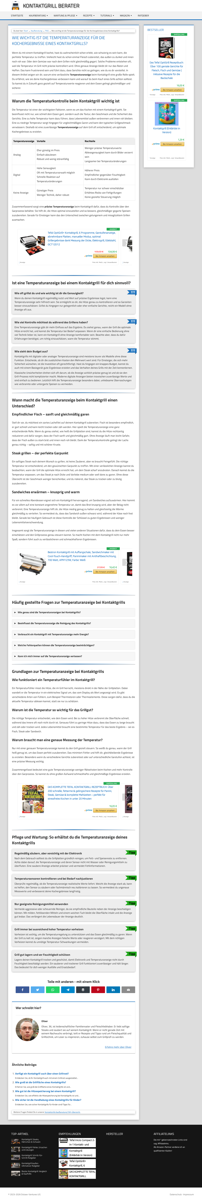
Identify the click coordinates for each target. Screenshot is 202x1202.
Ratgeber (143, 15)
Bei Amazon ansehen (105, 256)
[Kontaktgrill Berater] (14, 9)
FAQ (47, 30)
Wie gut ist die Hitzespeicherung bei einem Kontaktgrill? (45, 1091)
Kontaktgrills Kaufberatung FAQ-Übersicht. (62, 1112)
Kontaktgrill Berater (51, 5)
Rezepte (87, 15)
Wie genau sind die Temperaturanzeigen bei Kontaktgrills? (49, 612)
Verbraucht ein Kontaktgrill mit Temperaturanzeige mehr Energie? (53, 634)
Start (26, 30)
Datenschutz (176, 1194)
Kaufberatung (37, 15)
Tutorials (106, 15)
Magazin (125, 15)
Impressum (188, 1194)
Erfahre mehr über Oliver (118, 1047)
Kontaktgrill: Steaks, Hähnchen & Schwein (31, 1140)
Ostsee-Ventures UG (31, 1194)
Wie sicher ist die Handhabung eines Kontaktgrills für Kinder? (48, 1100)
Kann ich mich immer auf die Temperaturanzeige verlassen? (50, 656)
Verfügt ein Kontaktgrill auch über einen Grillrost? (42, 1074)
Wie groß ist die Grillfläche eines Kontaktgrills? (40, 1082)
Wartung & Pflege (64, 15)
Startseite (17, 15)
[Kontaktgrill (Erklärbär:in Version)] (166, 124)
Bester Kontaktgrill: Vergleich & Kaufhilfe (34, 1172)
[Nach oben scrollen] (197, 1197)
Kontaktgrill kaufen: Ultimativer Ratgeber (31, 1164)
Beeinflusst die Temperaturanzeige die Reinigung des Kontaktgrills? (54, 623)
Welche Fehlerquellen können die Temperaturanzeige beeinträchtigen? (56, 645)
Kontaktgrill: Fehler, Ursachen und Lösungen (34, 1148)
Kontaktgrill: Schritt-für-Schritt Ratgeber (32, 1156)
